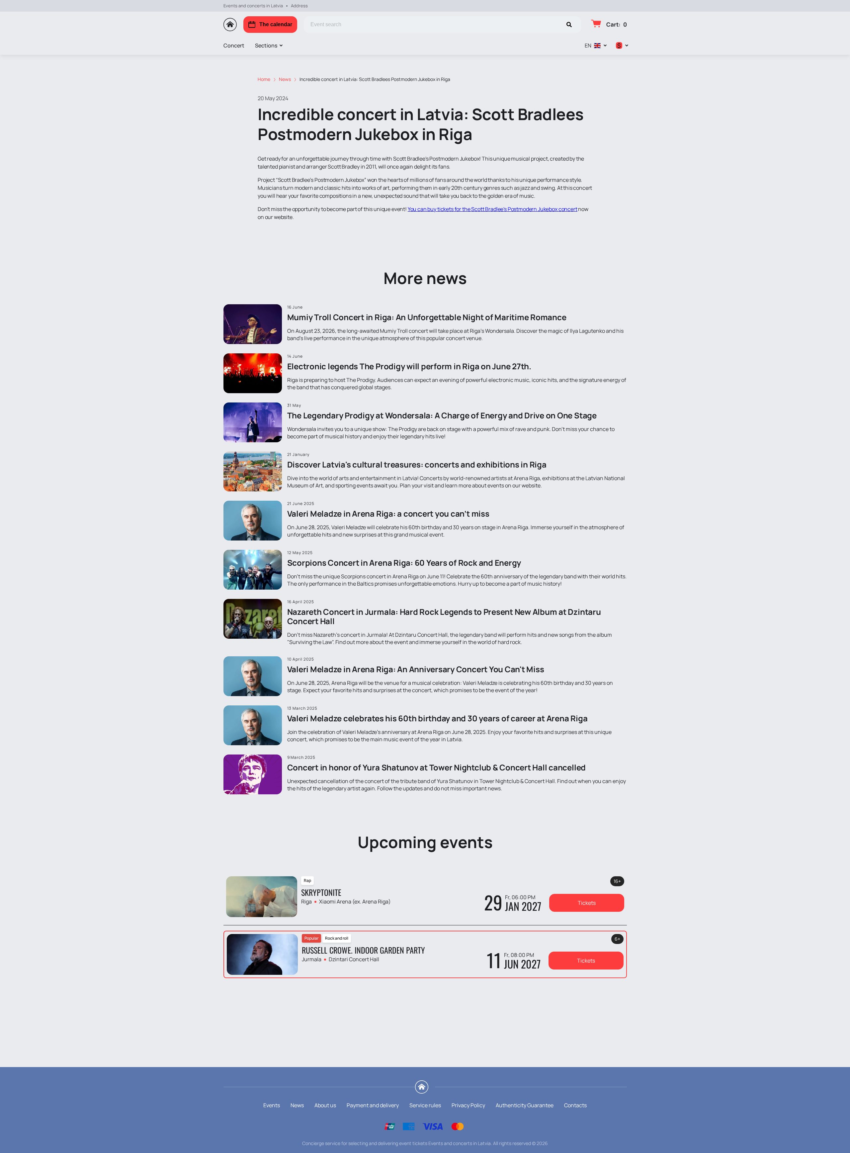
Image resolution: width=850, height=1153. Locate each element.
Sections (266, 45)
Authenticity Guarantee (524, 1105)
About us (325, 1105)
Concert (233, 45)
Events (271, 1105)
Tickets (587, 902)
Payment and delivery (373, 1105)
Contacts (575, 1105)
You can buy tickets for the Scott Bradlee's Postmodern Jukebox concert (492, 209)
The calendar (275, 24)
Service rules (425, 1105)
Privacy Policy (468, 1105)
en (588, 45)
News (297, 1105)
